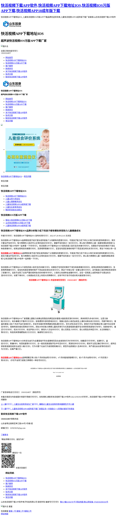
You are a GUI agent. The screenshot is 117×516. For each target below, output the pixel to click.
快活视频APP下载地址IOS (16, 60)
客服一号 (12, 511)
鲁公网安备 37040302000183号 (96, 502)
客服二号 (20, 511)
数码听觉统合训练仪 (13, 210)
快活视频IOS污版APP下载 (16, 63)
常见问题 (27, 176)
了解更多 (4, 435)
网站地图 (80, 502)
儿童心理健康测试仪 (13, 202)
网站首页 (9, 58)
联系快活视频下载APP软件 (16, 77)
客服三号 (28, 511)
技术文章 (9, 74)
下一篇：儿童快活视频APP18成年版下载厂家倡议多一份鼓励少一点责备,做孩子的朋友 (37, 409)
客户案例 (9, 66)
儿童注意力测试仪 (12, 199)
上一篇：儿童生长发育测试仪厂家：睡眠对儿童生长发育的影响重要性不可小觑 (37, 404)
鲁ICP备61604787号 (68, 502)
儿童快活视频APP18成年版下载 (18, 204)
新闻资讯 (9, 69)
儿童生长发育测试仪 (13, 207)
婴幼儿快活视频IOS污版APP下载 (18, 220)
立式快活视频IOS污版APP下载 (17, 223)
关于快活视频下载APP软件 (16, 71)
